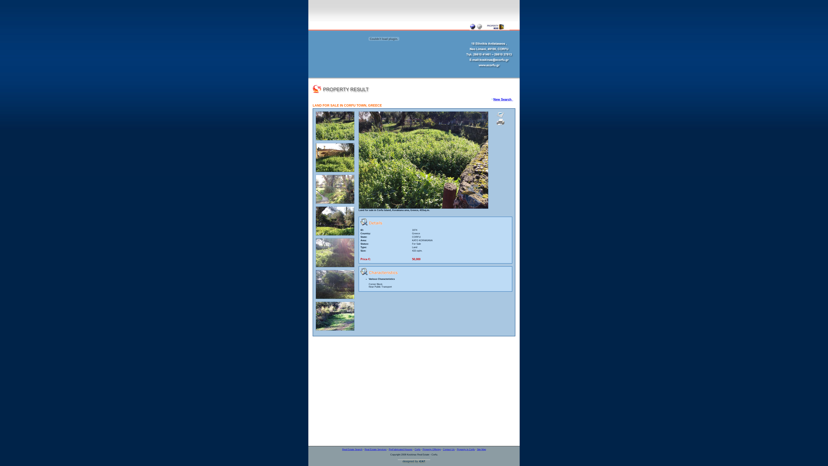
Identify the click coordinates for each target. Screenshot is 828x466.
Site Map (481, 449)
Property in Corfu (466, 449)
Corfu (417, 449)
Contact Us (449, 449)
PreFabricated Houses (400, 449)
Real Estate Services (376, 449)
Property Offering (432, 449)
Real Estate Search (352, 449)
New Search (503, 99)
